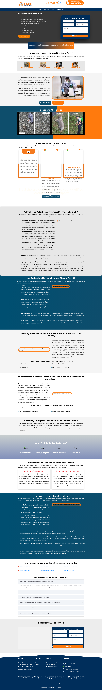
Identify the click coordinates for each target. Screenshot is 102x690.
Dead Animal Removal (51, 666)
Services (46, 9)
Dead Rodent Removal (51, 663)
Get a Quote (46, 196)
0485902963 (77, 3)
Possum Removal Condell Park (26, 566)
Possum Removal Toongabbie (48, 566)
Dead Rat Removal (50, 664)
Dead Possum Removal (51, 661)
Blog (53, 9)
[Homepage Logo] (25, 3)
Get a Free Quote (58, 102)
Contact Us (60, 9)
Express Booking (55, 196)
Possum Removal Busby (69, 570)
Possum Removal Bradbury (47, 570)
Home (40, 9)
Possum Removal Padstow (25, 570)
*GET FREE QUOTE (24, 36)
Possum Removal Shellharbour (71, 566)
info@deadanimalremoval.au (72, 669)
